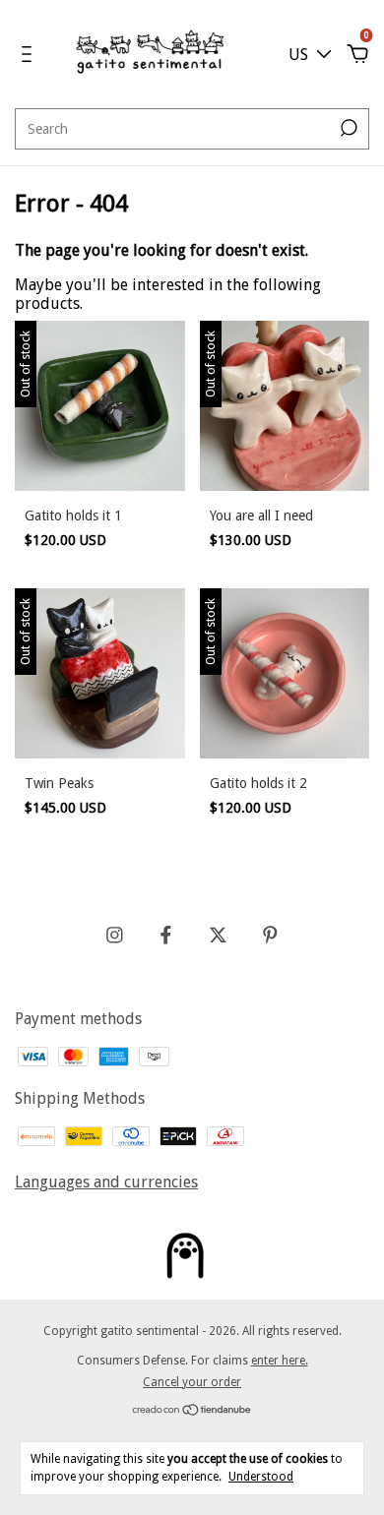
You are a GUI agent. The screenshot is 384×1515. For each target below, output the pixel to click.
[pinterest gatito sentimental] (270, 935)
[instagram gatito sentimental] (114, 935)
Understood (260, 1477)
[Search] (347, 128)
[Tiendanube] (192, 1411)
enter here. (279, 1360)
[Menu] (30, 54)
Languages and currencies (106, 1182)
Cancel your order (192, 1382)
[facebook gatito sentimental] (166, 935)
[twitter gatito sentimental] (218, 935)
